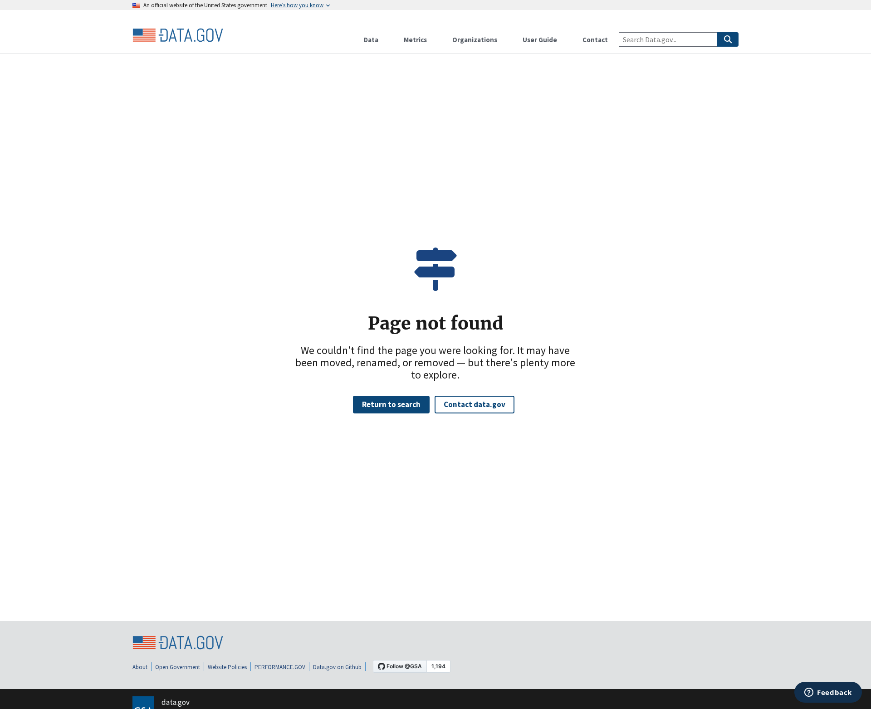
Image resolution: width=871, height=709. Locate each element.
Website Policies (227, 667)
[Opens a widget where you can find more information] (828, 693)
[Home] (177, 35)
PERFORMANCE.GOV (279, 667)
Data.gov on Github (337, 667)
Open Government (177, 667)
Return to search (391, 404)
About (139, 667)
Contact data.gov (474, 404)
